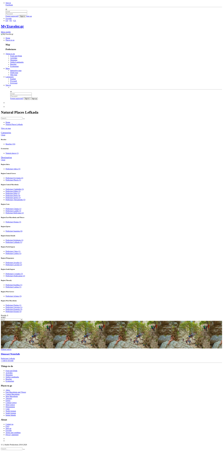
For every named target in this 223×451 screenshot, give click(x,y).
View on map (6, 128)
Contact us (9, 424)
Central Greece (11, 403)
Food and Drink (16, 56)
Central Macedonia (13, 394)
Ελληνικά (13, 83)
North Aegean (11, 411)
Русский (13, 81)
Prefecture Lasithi (13, 211)
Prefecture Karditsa (14, 285)
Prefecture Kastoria (14, 309)
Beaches (13, 64)
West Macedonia (12, 396)
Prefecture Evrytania (14, 178)
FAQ (7, 426)
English (13, 79)
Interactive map (15, 71)
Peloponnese (10, 407)
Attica (8, 390)
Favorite (9, 19)
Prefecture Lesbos (13, 253)
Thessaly (9, 398)
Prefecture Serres (13, 198)
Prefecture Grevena (14, 307)
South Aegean (11, 413)
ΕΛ (14, 21)
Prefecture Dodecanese (15, 276)
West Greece (10, 405)
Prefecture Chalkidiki (15, 189)
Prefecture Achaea (13, 296)
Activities (13, 58)
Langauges (10, 77)
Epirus (8, 401)
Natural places (12, 153)
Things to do (10, 54)
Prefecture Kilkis (13, 191)
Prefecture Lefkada (14, 242)
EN (7, 21)
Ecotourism (14, 66)
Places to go (10, 40)
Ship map (13, 75)
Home (8, 38)
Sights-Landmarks (17, 62)
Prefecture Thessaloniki (15, 200)
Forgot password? (12, 16)
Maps (8, 68)
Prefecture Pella (13, 193)
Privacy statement (12, 435)
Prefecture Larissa (13, 287)
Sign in (8, 3)
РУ (11, 21)
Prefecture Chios (13, 251)
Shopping (13, 60)
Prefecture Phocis (13, 180)
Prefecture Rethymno (15, 213)
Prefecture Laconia (14, 265)
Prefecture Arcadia (14, 263)
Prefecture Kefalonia (14, 240)
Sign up (29, 16)
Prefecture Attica (13, 169)
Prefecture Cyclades (14, 274)
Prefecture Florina (13, 305)
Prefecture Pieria (13, 195)
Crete (8, 409)
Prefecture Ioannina (14, 231)
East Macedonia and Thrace (16, 392)
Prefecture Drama (13, 222)
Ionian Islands (11, 415)
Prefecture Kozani (13, 311)
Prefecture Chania (13, 209)
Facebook (9, 5)
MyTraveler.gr (12, 26)
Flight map (14, 73)
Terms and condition (13, 433)
